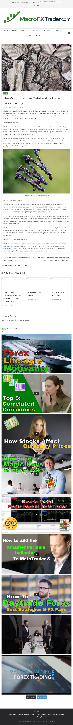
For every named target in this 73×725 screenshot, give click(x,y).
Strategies (23, 31)
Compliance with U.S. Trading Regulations (37, 717)
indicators (6, 233)
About (37, 35)
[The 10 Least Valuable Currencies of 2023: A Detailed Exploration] (12, 279)
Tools (35, 31)
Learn (5, 93)
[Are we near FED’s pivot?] (36, 279)
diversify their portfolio (10, 246)
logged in (14, 320)
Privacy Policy (12, 714)
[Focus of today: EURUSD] (60, 279)
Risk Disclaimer (60, 714)
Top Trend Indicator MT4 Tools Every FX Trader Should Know (19, 259)
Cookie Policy (51, 714)
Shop (30, 35)
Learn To (59, 31)
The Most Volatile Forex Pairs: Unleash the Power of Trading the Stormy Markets (53, 259)
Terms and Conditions (23, 714)
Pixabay (46, 195)
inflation (48, 221)
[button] (28, 30)
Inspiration (46, 31)
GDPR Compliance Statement (38, 714)
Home (6, 31)
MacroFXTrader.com (19, 107)
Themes (14, 31)
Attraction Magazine (35, 195)
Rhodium (6, 111)
